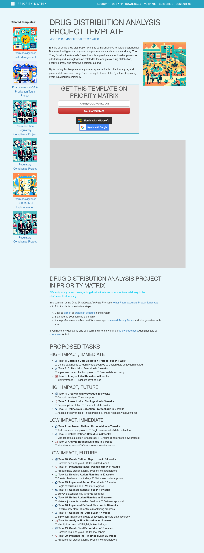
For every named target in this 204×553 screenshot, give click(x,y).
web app (117, 3)
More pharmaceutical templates (74, 39)
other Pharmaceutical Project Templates (135, 302)
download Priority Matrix (120, 320)
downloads (133, 3)
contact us (184, 3)
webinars (150, 3)
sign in (67, 312)
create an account (85, 312)
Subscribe (166, 3)
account (103, 3)
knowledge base (128, 330)
